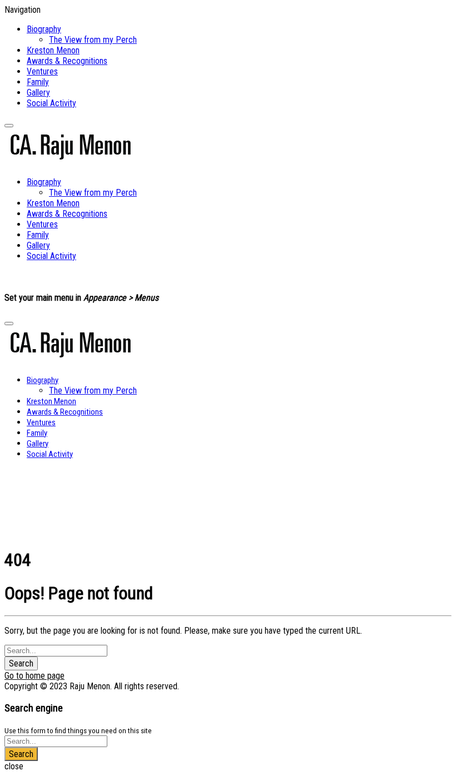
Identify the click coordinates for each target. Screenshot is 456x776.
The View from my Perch (93, 39)
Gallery (38, 92)
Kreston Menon (53, 50)
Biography (44, 29)
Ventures (42, 71)
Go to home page (34, 675)
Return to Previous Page (110, 518)
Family (38, 82)
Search (21, 663)
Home (30, 484)
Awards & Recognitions (67, 61)
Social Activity (51, 103)
